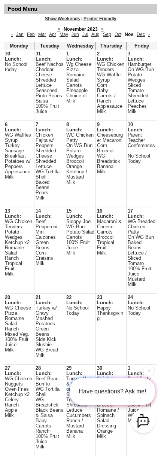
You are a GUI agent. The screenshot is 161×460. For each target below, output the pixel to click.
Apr (52, 34)
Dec (141, 34)
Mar (42, 34)
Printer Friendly (99, 18)
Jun (75, 34)
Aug (95, 34)
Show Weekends (62, 18)
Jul (85, 34)
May (64, 34)
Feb (31, 34)
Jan (20, 34)
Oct (118, 34)
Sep (107, 34)
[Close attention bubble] (149, 370)
